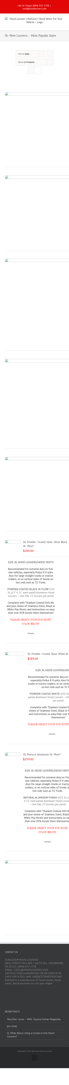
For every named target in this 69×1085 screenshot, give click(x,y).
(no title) (12, 1026)
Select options (15, 633)
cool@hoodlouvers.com (34, 8)
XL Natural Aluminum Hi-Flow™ (42, 754)
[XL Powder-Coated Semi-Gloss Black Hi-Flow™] (12, 548)
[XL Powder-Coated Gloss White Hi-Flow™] (14, 661)
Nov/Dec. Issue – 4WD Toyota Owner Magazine (33, 1019)
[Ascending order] (50, 53)
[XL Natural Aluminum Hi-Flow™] (12, 760)
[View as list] (37, 70)
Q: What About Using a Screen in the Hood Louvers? (30, 1034)
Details (31, 633)
